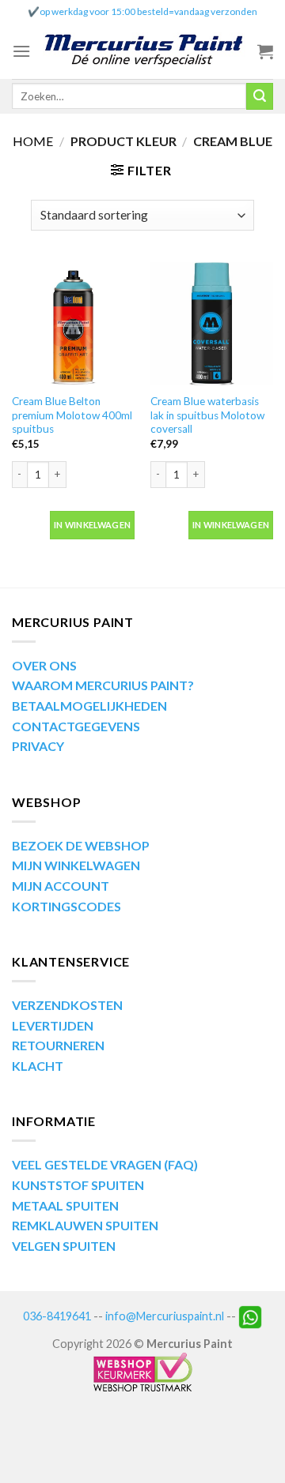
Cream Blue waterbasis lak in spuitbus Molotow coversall (207, 415)
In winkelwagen (92, 525)
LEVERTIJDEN (52, 1025)
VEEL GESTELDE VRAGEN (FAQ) (105, 1164)
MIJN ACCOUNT (60, 885)
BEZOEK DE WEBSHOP (81, 845)
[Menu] (21, 51)
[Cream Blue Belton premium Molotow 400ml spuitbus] (73, 323)
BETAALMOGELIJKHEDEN (89, 705)
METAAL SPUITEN (65, 1205)
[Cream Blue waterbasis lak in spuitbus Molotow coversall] (211, 323)
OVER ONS (44, 665)
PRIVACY (38, 745)
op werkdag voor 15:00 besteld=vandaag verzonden (148, 11)
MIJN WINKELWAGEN (76, 865)
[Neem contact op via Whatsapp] (250, 1315)
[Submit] (259, 96)
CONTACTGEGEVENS (76, 726)
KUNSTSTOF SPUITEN (78, 1184)
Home (33, 140)
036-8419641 (57, 1315)
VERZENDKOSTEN (67, 1004)
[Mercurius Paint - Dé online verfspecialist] (144, 51)
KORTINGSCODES (66, 906)
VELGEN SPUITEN (64, 1245)
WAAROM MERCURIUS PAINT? (103, 685)
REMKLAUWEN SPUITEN (85, 1225)
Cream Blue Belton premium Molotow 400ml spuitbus (72, 415)
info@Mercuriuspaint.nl (164, 1315)
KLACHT (37, 1065)
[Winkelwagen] (265, 51)
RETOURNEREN (58, 1045)
